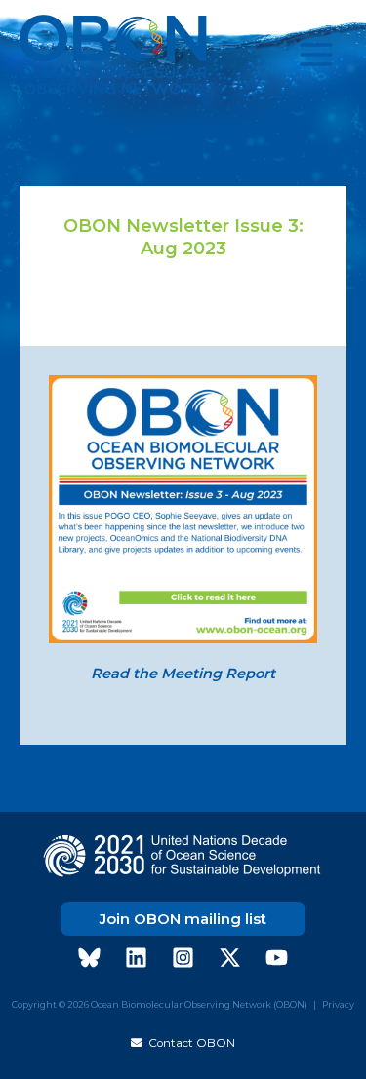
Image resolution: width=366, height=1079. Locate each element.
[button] (183, 919)
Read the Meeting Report (183, 673)
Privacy (338, 1004)
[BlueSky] (89, 957)
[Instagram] (183, 957)
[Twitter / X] (230, 957)
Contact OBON (188, 1043)
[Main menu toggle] (316, 54)
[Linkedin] (136, 957)
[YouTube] (276, 957)
